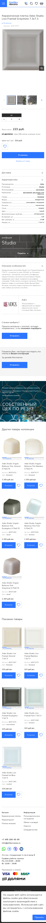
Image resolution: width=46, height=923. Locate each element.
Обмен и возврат (31, 822)
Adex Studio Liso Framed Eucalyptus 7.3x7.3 (10, 715)
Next (41, 100)
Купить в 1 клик (23, 161)
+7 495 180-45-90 (11, 839)
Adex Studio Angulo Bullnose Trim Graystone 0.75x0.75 (10, 585)
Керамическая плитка (11, 816)
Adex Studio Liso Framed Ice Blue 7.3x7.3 (9, 775)
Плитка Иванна (13, 3)
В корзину (23, 155)
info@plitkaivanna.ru (11, 843)
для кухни (36, 193)
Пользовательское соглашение (32, 817)
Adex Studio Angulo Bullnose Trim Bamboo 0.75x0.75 (33, 466)
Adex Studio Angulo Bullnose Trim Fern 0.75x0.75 (32, 525)
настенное (40, 190)
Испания (41, 197)
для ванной (27, 193)
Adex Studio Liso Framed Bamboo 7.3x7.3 (31, 656)
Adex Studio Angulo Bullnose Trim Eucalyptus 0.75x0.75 (11, 525)
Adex (42, 184)
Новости (27, 826)
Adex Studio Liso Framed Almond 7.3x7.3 (9, 656)
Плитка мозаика (9, 823)
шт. (12, 115)
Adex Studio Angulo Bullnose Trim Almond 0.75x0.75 (11, 466)
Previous (4, 100)
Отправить (15, 336)
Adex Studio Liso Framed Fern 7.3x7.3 (32, 714)
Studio (41, 187)
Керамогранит (8, 820)
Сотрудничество (31, 830)
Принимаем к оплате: (11, 870)
